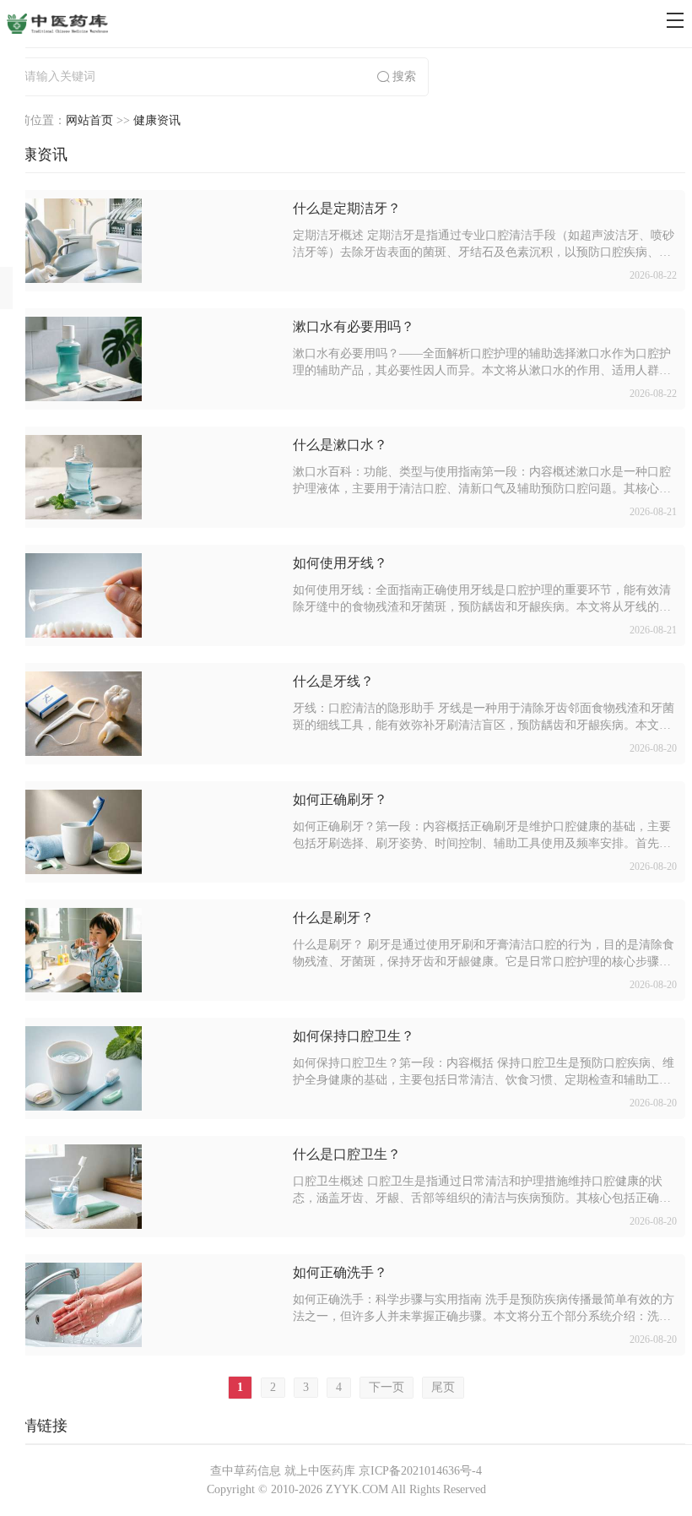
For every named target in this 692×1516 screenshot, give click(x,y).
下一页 (386, 1387)
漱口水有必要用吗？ (353, 326)
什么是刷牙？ (333, 917)
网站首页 (89, 120)
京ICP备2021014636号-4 (420, 1470)
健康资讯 (157, 120)
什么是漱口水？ (340, 444)
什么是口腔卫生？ (347, 1154)
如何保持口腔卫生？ (353, 1036)
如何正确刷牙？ (340, 799)
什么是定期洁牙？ (347, 208)
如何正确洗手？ (340, 1272)
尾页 (443, 1387)
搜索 (404, 76)
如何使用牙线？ (340, 563)
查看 (147, 241)
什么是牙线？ (333, 681)
